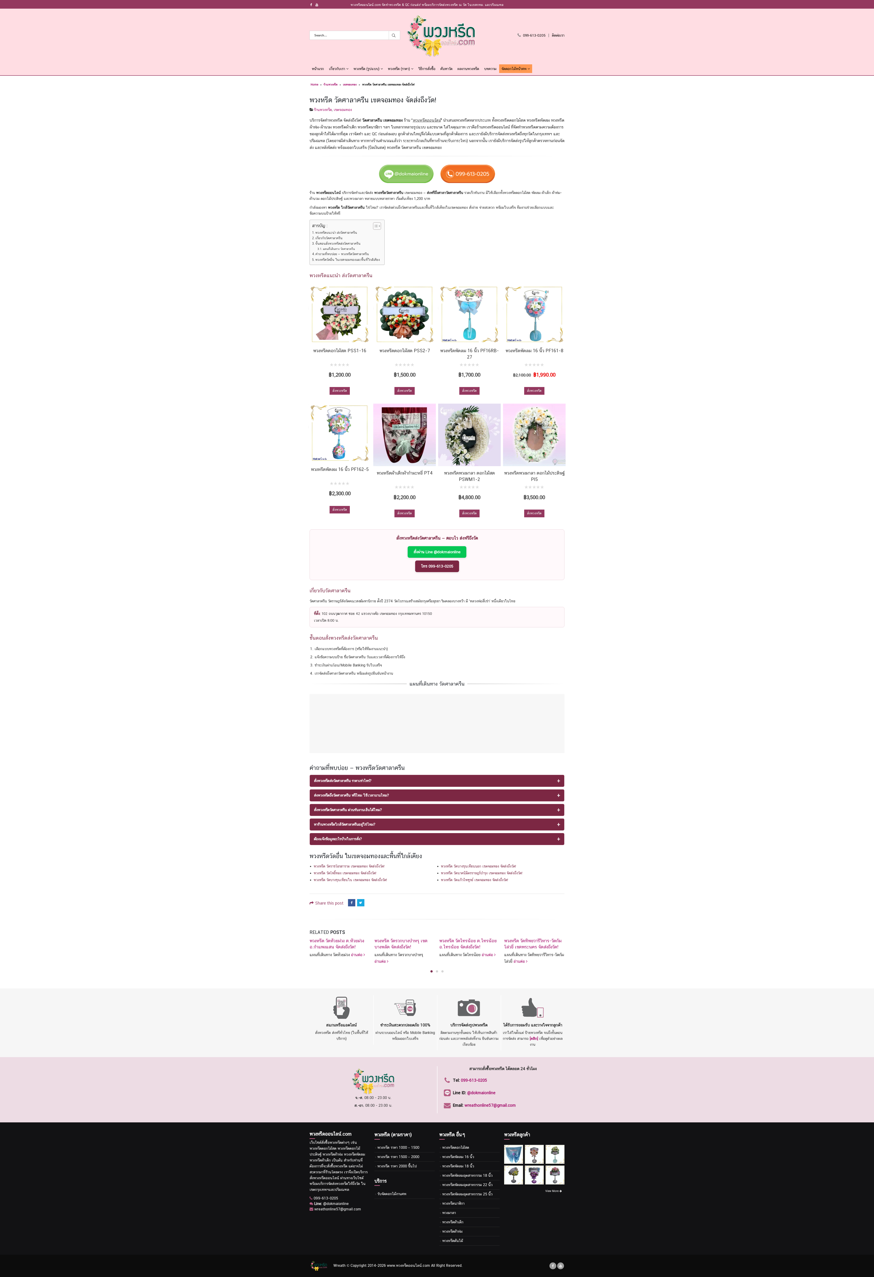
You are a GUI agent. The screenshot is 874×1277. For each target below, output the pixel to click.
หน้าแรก (318, 69)
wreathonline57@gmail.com (490, 1105)
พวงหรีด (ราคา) (399, 69)
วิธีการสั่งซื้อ (426, 69)
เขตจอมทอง (350, 84)
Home (314, 84)
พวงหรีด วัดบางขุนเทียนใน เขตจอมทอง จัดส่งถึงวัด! (350, 880)
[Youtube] (317, 5)
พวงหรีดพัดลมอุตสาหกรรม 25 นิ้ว (467, 1194)
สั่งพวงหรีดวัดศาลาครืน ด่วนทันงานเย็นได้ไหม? (348, 810)
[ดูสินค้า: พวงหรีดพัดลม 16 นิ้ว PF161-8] (534, 314)
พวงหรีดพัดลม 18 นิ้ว (458, 1166)
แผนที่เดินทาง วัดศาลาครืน (339, 249)
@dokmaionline (481, 1092)
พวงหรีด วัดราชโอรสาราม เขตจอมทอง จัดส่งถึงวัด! (349, 866)
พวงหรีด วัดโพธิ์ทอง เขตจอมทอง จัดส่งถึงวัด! (345, 873)
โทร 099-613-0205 (437, 566)
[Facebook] (311, 5)
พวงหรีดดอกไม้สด (455, 1147)
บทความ (490, 69)
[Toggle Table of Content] (375, 226)
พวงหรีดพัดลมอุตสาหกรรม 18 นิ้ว (467, 1175)
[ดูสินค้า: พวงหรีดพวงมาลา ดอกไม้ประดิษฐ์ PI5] (534, 435)
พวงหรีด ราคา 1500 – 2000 (398, 1157)
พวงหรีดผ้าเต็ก (452, 1222)
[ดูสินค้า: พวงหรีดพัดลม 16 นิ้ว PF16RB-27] (469, 314)
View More (552, 1191)
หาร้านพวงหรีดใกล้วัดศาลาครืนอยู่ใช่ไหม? (344, 824)
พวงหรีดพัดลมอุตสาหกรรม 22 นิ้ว (467, 1185)
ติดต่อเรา (558, 35)
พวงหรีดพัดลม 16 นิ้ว (458, 1157)
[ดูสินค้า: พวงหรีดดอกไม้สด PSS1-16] (339, 314)
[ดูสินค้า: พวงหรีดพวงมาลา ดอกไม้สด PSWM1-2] (469, 435)
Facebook (351, 902)
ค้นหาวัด (446, 69)
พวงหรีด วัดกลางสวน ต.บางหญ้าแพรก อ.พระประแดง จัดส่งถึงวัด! (532, 947)
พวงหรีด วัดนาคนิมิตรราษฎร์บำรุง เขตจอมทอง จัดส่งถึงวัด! (481, 873)
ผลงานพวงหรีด (468, 69)
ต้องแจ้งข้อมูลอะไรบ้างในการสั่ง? (338, 839)
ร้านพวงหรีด (331, 84)
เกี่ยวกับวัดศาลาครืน (329, 238)
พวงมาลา (449, 1213)
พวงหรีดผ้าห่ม (452, 1231)
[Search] (394, 35)
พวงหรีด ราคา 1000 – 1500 (398, 1147)
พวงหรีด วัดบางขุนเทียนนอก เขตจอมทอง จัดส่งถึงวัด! (478, 866)
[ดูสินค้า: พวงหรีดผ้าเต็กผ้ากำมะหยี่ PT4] (404, 435)
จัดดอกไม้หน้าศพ (513, 69)
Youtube (560, 1265)
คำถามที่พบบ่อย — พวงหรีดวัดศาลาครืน (342, 254)
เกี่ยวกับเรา (337, 69)
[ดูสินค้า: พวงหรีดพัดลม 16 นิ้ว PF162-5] (339, 433)
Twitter (360, 902)
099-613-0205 (534, 35)
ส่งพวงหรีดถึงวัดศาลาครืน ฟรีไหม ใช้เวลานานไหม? (351, 795)
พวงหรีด (336, 1142)
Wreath (339, 1265)
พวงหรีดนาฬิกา (453, 1203)
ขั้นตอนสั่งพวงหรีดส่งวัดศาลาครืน (338, 243)
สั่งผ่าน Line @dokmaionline (437, 552)
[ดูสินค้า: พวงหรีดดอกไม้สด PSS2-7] (404, 314)
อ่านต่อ (316, 961)
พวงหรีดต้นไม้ (452, 1241)
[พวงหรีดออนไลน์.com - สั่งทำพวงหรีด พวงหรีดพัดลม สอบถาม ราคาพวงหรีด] (441, 35)
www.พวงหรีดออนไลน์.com (408, 1265)
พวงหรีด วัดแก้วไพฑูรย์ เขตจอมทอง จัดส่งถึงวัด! (474, 880)
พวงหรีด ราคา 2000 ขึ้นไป (397, 1166)
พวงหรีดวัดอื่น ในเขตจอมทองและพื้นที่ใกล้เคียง (347, 259)
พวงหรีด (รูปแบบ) (366, 69)
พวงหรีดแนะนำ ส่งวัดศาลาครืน (336, 232)
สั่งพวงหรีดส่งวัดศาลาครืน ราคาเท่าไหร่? (342, 781)
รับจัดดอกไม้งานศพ (391, 1194)
